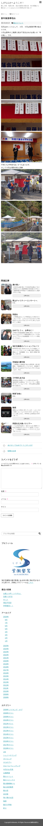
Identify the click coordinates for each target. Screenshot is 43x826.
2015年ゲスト (8, 738)
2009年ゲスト (8, 717)
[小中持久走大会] (6, 382)
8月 (6, 620)
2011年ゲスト (8, 724)
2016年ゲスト (8, 741)
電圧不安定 (7, 603)
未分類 (5, 794)
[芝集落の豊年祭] (6, 366)
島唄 (14, 408)
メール (4, 499)
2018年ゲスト (8, 748)
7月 (6, 623)
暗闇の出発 (12, 451)
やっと (5, 600)
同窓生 (15, 315)
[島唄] (6, 412)
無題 (5, 801)
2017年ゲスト (8, 745)
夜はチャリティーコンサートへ (25, 301)
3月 (6, 635)
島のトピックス (9, 780)
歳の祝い (16, 285)
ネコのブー (7, 762)
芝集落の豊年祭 (19, 362)
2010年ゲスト (8, 720)
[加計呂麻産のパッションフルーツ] (6, 350)
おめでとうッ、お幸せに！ (23, 330)
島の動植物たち (9, 783)
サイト (3, 507)
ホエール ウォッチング (11, 766)
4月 (6, 632)
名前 (3, 491)
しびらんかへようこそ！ (12, 3)
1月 (6, 641)
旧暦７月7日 (8, 597)
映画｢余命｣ (17, 394)
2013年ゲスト (8, 731)
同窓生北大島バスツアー (22, 424)
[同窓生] (6, 319)
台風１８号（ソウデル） (12, 593)
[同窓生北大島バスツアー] (6, 428)
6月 (6, 626)
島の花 (5, 790)
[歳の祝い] (6, 289)
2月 (6, 638)
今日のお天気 (8, 769)
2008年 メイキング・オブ (12, 710)
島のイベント (18, 23)
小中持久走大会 (19, 378)
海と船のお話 (8, 797)
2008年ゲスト (8, 713)
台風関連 (6, 773)
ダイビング (7, 759)
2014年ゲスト (8, 734)
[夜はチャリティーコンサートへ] (6, 305)
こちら (30, 582)
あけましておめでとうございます (20, 445)
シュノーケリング (10, 755)
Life (4, 752)
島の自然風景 (8, 787)
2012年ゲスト (8, 727)
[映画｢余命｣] (6, 398)
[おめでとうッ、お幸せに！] (6, 334)
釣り (5, 808)
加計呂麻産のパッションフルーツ (26, 346)
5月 (6, 629)
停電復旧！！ (8, 606)
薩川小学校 (7, 805)
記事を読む (27, 295)
